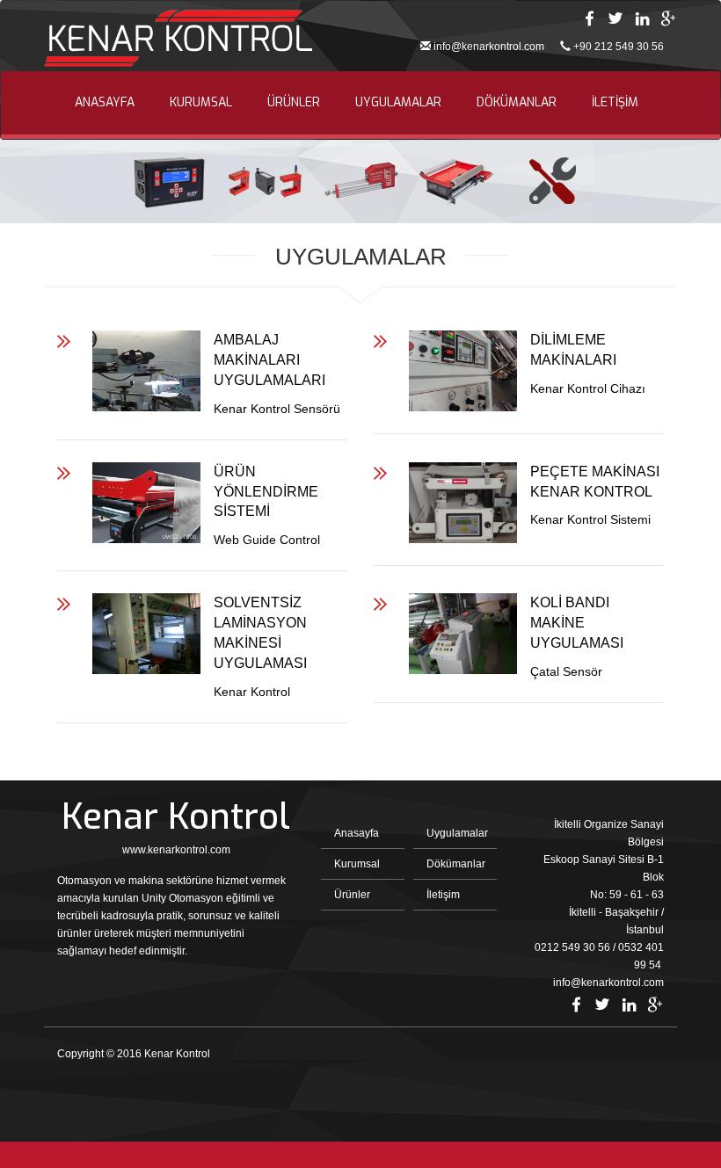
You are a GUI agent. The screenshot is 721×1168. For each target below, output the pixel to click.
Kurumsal (357, 864)
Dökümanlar (455, 864)
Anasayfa (356, 833)
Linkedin (642, 18)
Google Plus (668, 18)
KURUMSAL (201, 102)
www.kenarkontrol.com (176, 850)
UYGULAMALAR (398, 102)
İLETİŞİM (615, 102)
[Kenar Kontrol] (178, 40)
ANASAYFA (105, 102)
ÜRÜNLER (293, 102)
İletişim (443, 895)
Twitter (615, 18)
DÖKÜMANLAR (517, 102)
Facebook (589, 18)
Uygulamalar (457, 833)
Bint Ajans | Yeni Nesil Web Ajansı (635, 1058)
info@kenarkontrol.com (488, 46)
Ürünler (352, 895)
